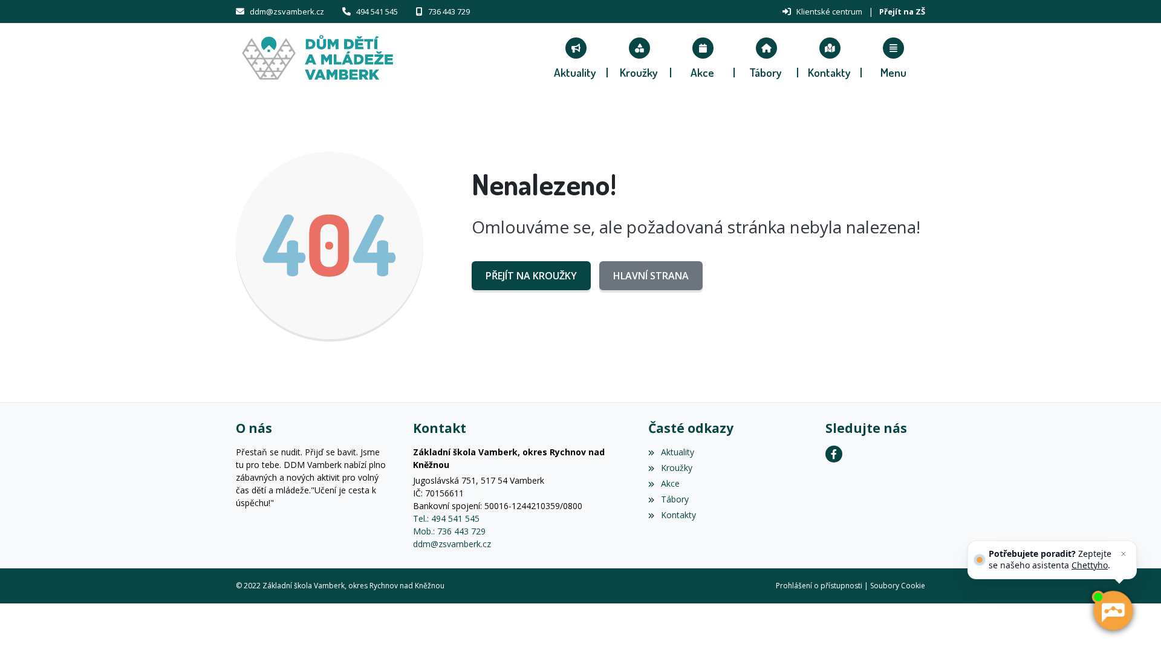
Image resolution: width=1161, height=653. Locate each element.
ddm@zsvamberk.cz (287, 11)
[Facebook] (833, 454)
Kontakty (678, 515)
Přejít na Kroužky (531, 275)
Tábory (674, 499)
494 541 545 (377, 11)
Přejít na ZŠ (902, 11)
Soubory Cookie (897, 585)
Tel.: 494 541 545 (446, 518)
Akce (670, 483)
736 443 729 (449, 11)
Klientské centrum (829, 11)
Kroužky (676, 467)
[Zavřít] (1123, 554)
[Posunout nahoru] (27, 626)
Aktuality (677, 452)
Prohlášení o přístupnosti (819, 585)
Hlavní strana (651, 275)
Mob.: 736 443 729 (449, 531)
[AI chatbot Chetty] (1112, 610)
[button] (893, 57)
